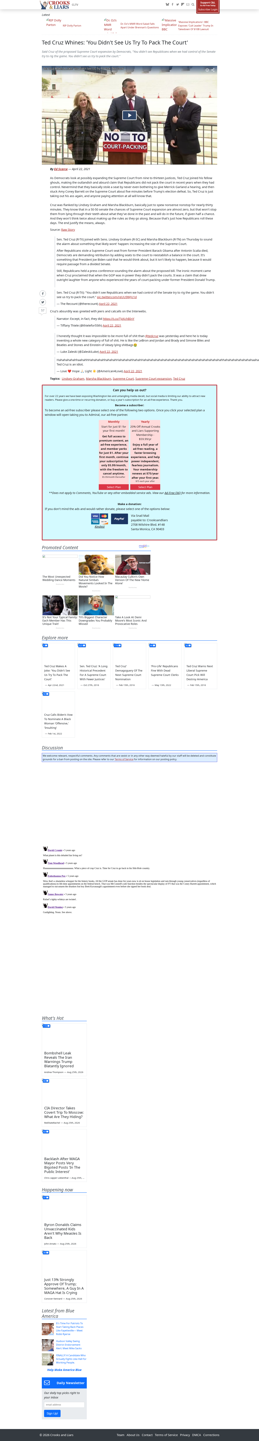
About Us (133, 1435)
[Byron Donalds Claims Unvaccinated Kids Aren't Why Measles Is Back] (64, 1207)
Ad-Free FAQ (173, 493)
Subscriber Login (207, 9)
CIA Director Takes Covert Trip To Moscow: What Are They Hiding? (64, 1112)
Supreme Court (123, 379)
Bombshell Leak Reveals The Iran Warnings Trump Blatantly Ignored (59, 1059)
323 (80, 645)
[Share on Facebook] (43, 293)
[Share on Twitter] (43, 302)
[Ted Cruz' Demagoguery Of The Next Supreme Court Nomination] (129, 652)
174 (116, 645)
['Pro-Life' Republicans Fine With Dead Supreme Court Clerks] (165, 652)
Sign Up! (52, 1413)
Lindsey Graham (73, 379)
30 (187, 645)
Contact (147, 1435)
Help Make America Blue (64, 1370)
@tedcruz (151, 336)
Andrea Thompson (53, 1072)
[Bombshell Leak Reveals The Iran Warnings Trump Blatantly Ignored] (64, 1036)
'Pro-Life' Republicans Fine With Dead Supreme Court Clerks (165, 670)
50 (44, 694)
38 (44, 1252)
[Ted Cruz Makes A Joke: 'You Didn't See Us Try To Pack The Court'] (58, 652)
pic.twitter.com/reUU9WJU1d (117, 297)
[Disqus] (129, 882)
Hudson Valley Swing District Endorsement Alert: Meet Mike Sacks (69, 1344)
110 (45, 1025)
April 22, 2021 (108, 304)
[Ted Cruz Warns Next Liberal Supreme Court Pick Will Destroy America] (200, 652)
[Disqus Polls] (129, 803)
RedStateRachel (52, 1122)
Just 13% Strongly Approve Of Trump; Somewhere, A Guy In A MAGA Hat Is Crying (64, 1286)
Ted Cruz (179, 379)
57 (42, 310)
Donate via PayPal (119, 518)
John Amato (50, 1243)
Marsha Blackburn (98, 379)
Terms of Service (124, 759)
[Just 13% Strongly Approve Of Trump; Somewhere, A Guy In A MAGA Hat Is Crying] (64, 1262)
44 (151, 645)
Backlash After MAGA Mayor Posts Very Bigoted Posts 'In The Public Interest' (62, 1165)
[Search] (193, 4)
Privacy (185, 1435)
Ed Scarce (61, 169)
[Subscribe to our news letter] (188, 4)
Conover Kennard (53, 1298)
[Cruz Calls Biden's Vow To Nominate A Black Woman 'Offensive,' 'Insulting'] (58, 701)
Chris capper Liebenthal (56, 1177)
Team (120, 1435)
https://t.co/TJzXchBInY (118, 319)
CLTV (75, 4)
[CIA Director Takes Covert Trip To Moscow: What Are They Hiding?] (64, 1091)
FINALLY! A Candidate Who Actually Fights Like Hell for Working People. (71, 1359)
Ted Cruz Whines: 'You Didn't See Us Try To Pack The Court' (115, 42)
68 (44, 1080)
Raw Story (68, 230)
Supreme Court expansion (153, 379)
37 (44, 1197)
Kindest (100, 527)
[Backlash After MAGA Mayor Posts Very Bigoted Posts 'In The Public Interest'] (64, 1141)
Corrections (211, 1435)
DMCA (196, 1435)
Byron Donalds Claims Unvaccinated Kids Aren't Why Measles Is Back (62, 1231)
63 (44, 1131)
